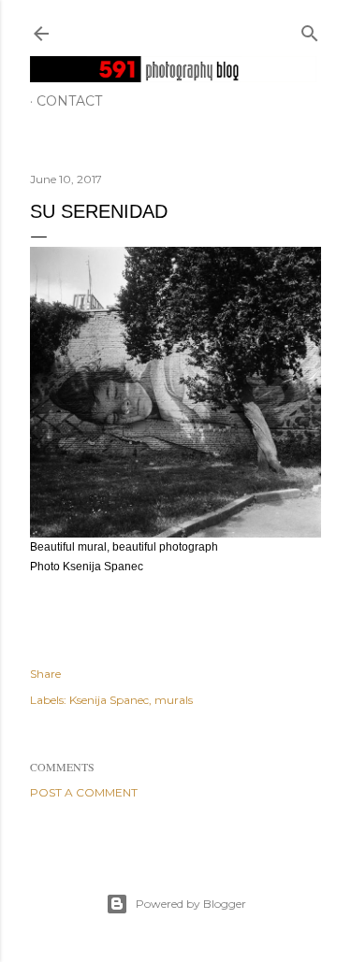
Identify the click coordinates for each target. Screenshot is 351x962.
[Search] (310, 29)
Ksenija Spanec (109, 700)
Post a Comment (84, 792)
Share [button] (45, 674)
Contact (69, 101)
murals (173, 700)
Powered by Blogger (191, 904)
